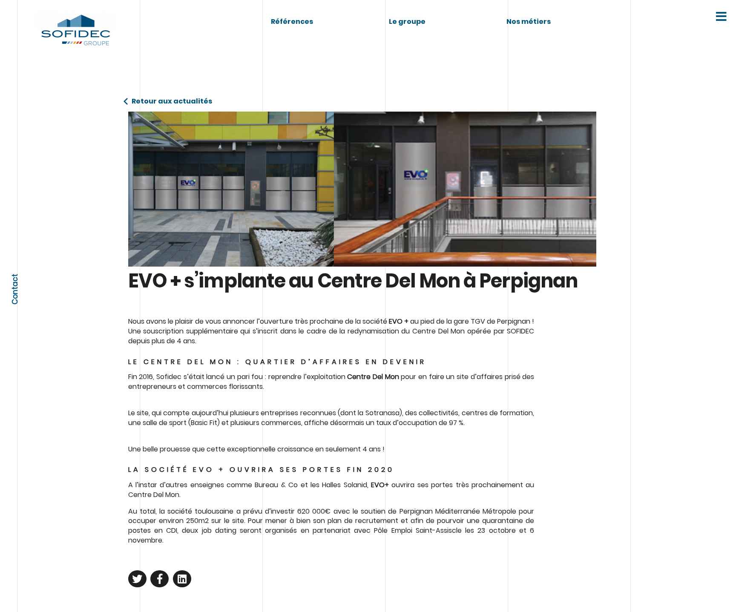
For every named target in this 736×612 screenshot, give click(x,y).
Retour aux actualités (172, 101)
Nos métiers (528, 21)
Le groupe (407, 21)
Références (292, 21)
